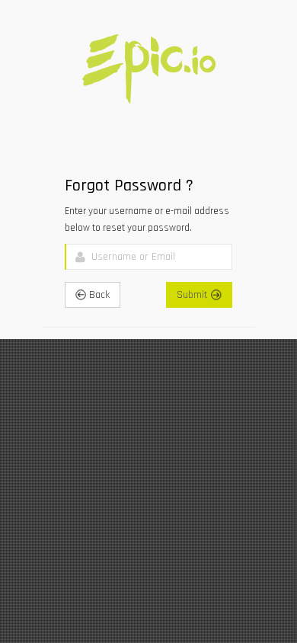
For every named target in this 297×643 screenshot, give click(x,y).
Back (98, 295)
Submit (194, 295)
